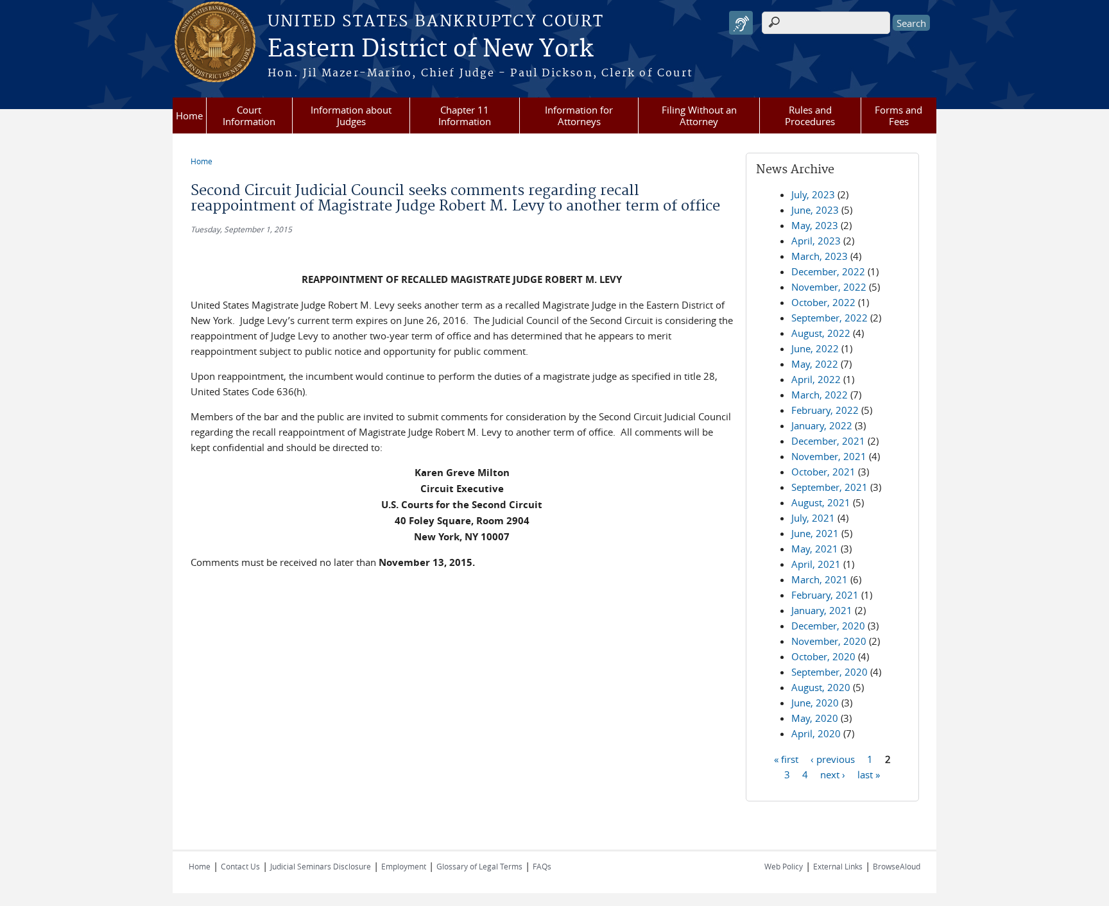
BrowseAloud (896, 866)
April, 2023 (816, 240)
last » (868, 773)
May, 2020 (814, 718)
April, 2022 (816, 379)
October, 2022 (823, 302)
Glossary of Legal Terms (479, 866)
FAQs (542, 866)
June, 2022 (815, 348)
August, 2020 (820, 687)
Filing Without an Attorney (699, 115)
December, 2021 (828, 440)
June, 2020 (815, 702)
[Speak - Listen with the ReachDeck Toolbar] (741, 23)
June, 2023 (815, 209)
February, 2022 (825, 410)
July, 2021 (813, 517)
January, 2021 (821, 610)
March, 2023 (819, 256)
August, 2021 (820, 502)
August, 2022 (820, 333)
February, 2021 (825, 594)
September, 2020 (829, 671)
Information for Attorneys (579, 115)
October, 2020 (823, 656)
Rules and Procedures (810, 115)
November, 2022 (828, 286)
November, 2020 (828, 641)
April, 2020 (816, 733)
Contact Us (240, 866)
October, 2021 (823, 471)
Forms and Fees (898, 115)
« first (786, 758)
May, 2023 (814, 225)
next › (832, 773)
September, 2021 (829, 487)
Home (189, 115)
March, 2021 (819, 579)
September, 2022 (829, 317)
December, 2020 (828, 625)
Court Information (249, 115)
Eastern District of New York (430, 49)
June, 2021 (815, 533)
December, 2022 (828, 271)
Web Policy (783, 866)
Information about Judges (351, 115)
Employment (403, 866)
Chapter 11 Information (464, 115)
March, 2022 (819, 394)
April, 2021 (816, 564)
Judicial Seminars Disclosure (320, 866)
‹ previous (833, 758)
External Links (838, 866)
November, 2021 (828, 456)
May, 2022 (814, 363)
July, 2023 (813, 194)
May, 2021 (814, 548)
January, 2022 (821, 425)
